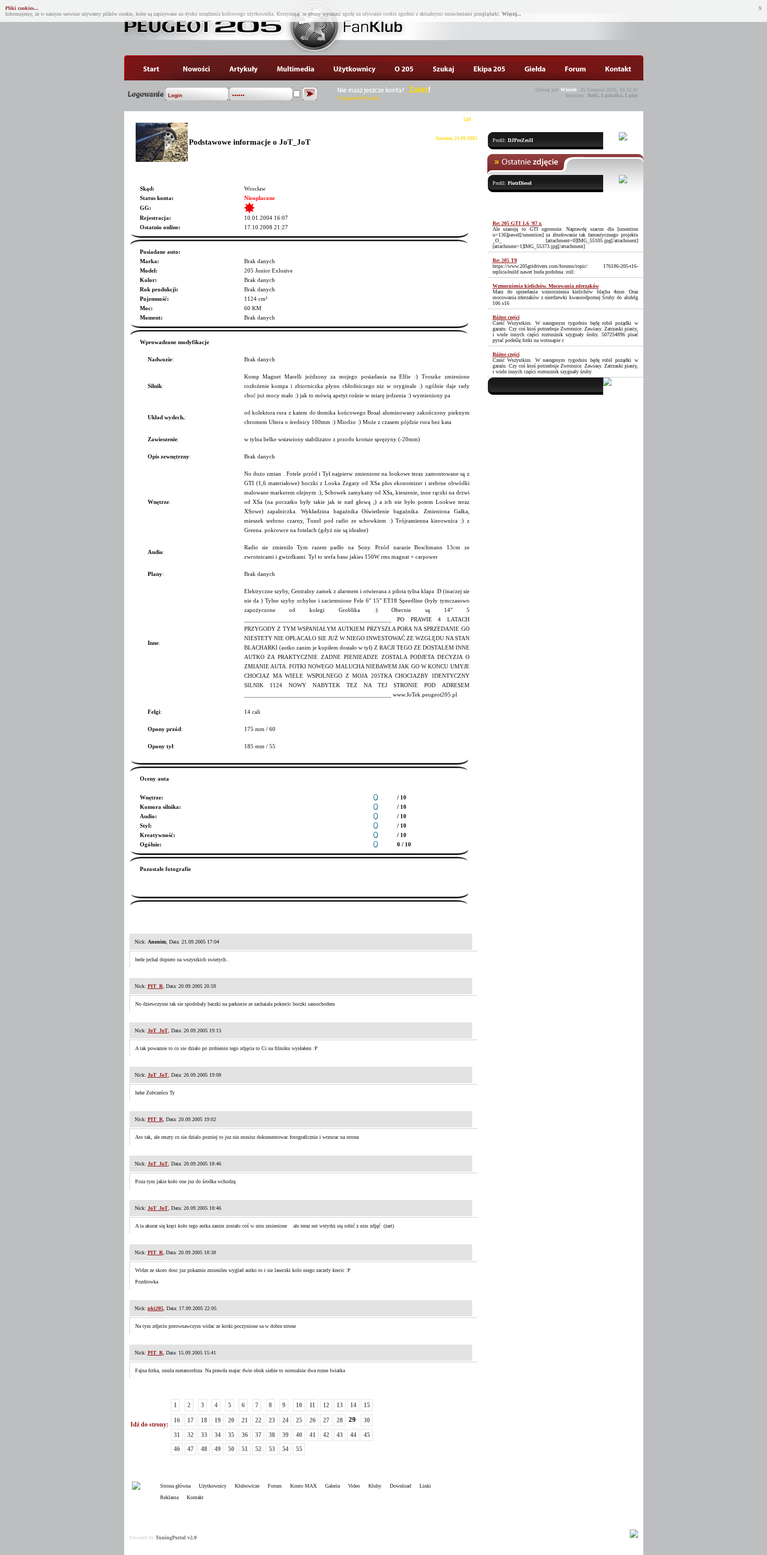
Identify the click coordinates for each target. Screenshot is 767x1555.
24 (285, 1420)
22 (258, 1420)
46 (177, 1449)
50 (231, 1449)
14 (353, 1405)
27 (326, 1420)
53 (272, 1449)
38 (272, 1435)
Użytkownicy (212, 1486)
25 (299, 1420)
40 (299, 1435)
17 (190, 1420)
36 (245, 1435)
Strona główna (175, 1486)
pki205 (155, 1308)
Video (354, 1486)
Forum (275, 1486)
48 (204, 1449)
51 (245, 1449)
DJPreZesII (520, 140)
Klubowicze (247, 1486)
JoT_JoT (158, 1030)
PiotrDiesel (520, 183)
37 (258, 1435)
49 (217, 1449)
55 (299, 1449)
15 (367, 1405)
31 (177, 1435)
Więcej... (511, 14)
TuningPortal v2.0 (176, 1537)
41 (312, 1435)
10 (299, 1405)
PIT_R (155, 986)
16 (177, 1420)
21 (245, 1420)
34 (217, 1435)
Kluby (374, 1486)
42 (326, 1435)
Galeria (332, 1486)
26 (312, 1420)
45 (367, 1435)
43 (340, 1435)
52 (258, 1449)
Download (400, 1486)
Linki (425, 1486)
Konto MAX (303, 1486)
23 (272, 1420)
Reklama (169, 1497)
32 (190, 1435)
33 (204, 1435)
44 (353, 1435)
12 (326, 1405)
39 (285, 1435)
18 (204, 1420)
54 (285, 1449)
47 (190, 1449)
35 (231, 1435)
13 (340, 1405)
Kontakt (195, 1497)
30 (367, 1420)
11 (312, 1405)
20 (231, 1420)
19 (217, 1420)
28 (340, 1420)
